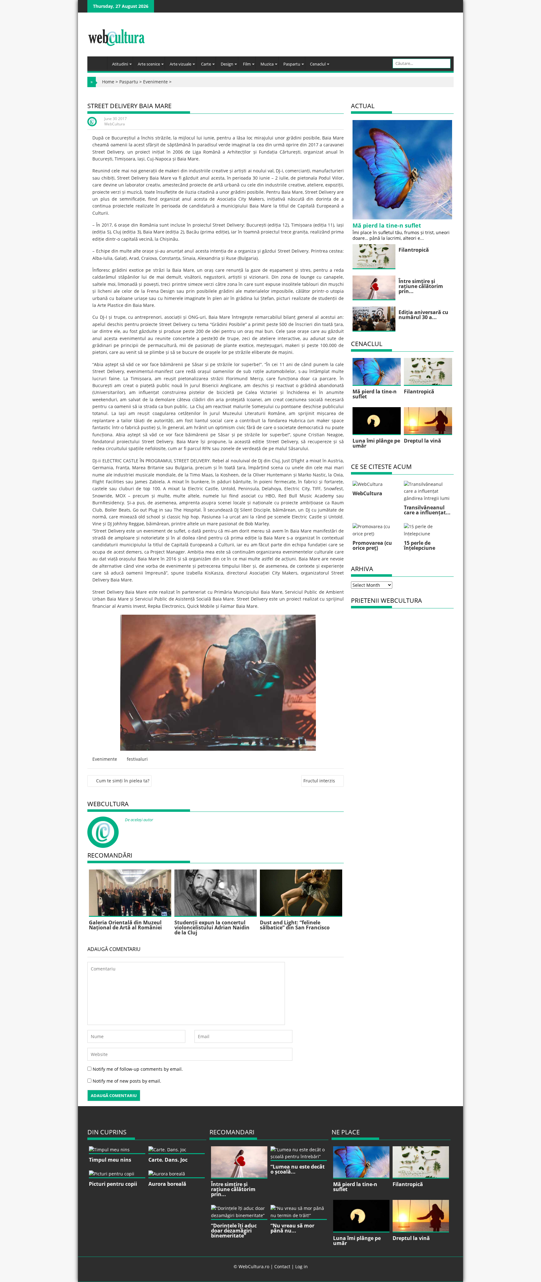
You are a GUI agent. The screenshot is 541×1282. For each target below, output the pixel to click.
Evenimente (155, 82)
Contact (282, 1266)
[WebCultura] (98, 61)
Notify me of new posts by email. (127, 1081)
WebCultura (114, 124)
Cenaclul (318, 64)
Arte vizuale (180, 64)
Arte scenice (149, 64)
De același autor (139, 819)
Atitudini (120, 64)
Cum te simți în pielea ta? (122, 781)
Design (227, 64)
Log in (301, 1266)
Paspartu (291, 64)
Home (108, 82)
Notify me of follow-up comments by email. (138, 1069)
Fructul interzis (319, 781)
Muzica (267, 64)
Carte (206, 64)
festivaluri (137, 759)
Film (247, 64)
